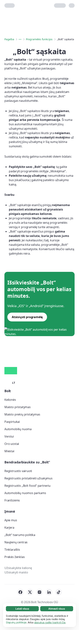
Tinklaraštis (12, 550)
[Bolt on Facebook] (20, 592)
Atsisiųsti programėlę (27, 317)
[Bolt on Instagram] (39, 592)
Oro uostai (11, 444)
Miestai (9, 451)
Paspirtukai (12, 422)
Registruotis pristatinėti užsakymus (28, 478)
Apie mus (10, 520)
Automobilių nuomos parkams (25, 493)
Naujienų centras (16, 542)
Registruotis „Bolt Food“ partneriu (27, 486)
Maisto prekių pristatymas (22, 414)
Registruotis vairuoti (18, 471)
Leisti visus (22, 608)
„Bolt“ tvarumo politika (19, 535)
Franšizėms (12, 500)
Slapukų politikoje (16, 622)
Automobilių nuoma (18, 429)
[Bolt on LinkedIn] (49, 592)
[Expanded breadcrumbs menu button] (20, 39)
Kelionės (10, 400)
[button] (9, 382)
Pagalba (9, 39)
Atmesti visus (56, 608)
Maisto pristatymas (17, 407)
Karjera (9, 527)
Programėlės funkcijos (39, 39)
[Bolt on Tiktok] (58, 592)
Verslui (9, 436)
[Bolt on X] (30, 592)
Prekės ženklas (14, 557)
